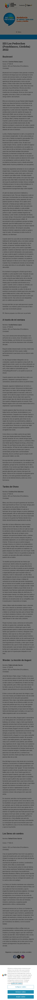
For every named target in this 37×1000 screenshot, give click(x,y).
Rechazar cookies (21, 992)
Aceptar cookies (20, 996)
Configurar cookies (20, 987)
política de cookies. (17, 983)
